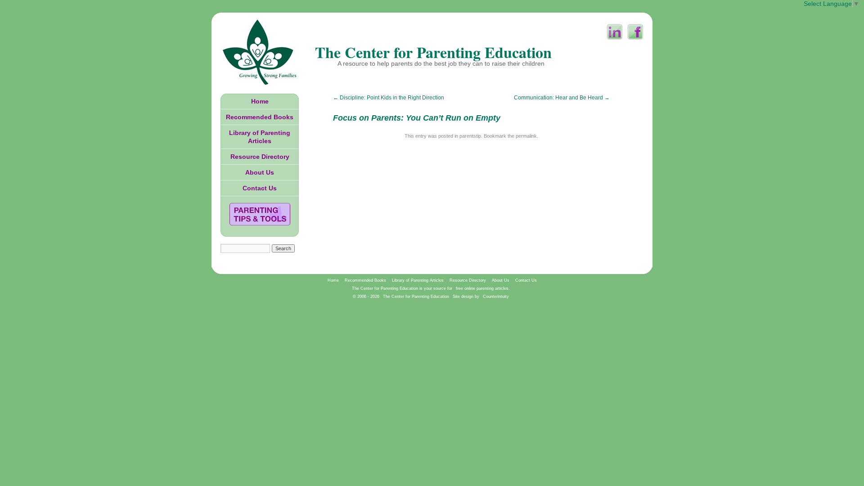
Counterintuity (496, 296)
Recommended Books (259, 117)
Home (260, 101)
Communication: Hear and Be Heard (562, 97)
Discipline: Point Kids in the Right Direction (388, 97)
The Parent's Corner (260, 214)
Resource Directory (259, 156)
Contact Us (260, 188)
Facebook (635, 32)
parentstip (470, 136)
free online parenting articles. (483, 288)
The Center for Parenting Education (433, 52)
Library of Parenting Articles (259, 136)
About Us (259, 172)
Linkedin (615, 32)
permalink (526, 136)
